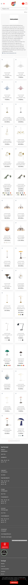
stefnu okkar (22, 578)
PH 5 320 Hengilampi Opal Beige (7, 75)
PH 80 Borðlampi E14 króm (7, 431)
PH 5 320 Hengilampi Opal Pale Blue (7, 97)
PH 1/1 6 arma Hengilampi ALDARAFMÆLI (7, 215)
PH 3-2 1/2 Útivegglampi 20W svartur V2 (7, 286)
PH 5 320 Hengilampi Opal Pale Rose (20, 97)
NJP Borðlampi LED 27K (21, 335)
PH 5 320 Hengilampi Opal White (20, 75)
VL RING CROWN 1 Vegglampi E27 (7, 164)
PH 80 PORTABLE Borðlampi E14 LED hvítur (7, 408)
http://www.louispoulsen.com (10, 53)
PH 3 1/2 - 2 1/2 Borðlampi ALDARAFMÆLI (20, 263)
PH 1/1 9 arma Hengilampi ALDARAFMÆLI (20, 238)
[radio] (3, 193)
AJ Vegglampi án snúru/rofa (21, 186)
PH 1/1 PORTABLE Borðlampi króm (20, 119)
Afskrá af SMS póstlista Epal (19, 540)
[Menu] (1, 4)
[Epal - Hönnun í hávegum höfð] (13, 4)
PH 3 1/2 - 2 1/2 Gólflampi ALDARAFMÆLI (7, 263)
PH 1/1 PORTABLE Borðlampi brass (7, 119)
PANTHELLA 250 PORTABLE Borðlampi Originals (7, 361)
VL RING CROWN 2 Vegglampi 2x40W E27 (21, 164)
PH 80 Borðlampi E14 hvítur (20, 386)
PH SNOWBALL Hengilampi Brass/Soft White (21, 286)
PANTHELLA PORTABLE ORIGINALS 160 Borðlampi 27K (21, 361)
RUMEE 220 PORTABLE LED (20, 431)
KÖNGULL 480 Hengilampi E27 (7, 238)
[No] (26, 581)
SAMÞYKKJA (14, 582)
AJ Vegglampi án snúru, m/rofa (7, 186)
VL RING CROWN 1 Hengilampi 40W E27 (7, 142)
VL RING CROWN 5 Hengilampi (21, 142)
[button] (2, 59)
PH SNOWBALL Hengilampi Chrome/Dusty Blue (7, 386)
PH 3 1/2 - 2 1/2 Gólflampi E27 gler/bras (7, 308)
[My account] (4, 3)
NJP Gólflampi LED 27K (7, 335)
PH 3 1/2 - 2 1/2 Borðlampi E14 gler (21, 308)
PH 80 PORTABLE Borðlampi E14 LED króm (21, 408)
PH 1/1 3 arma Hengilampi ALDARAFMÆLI (20, 215)
